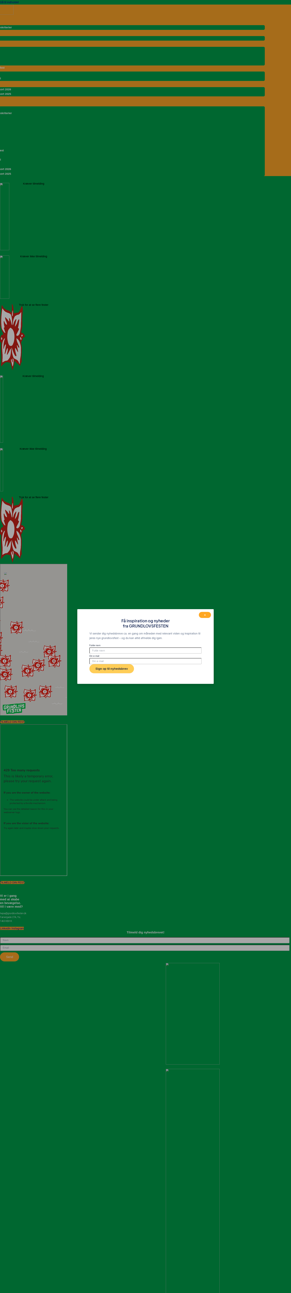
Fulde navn (94, 645)
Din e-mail (94, 656)
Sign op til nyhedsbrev (111, 669)
